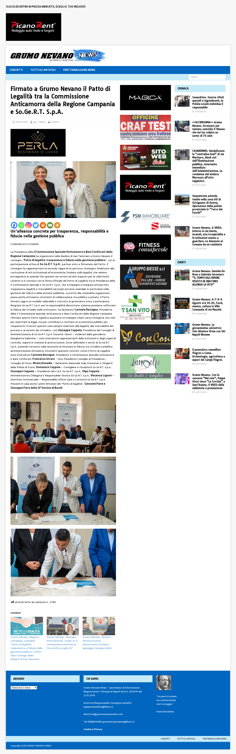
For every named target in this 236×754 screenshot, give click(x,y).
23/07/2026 (200, 364)
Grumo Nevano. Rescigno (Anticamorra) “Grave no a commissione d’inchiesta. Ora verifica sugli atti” (62, 642)
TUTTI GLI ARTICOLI (43, 70)
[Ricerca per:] (207, 77)
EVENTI (56, 122)
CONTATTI (16, 70)
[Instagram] (28, 225)
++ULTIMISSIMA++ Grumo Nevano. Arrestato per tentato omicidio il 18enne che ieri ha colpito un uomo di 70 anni (208, 129)
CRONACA (183, 88)
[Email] (50, 225)
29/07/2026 (200, 139)
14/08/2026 (200, 111)
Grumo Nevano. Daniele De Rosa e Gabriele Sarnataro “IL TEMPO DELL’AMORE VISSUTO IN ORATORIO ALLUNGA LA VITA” (208, 277)
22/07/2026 (200, 392)
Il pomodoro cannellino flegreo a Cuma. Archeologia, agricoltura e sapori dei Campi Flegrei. (208, 354)
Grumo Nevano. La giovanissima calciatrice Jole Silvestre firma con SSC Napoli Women (208, 329)
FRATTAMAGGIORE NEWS (79, 70)
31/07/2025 (22, 122)
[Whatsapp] (21, 225)
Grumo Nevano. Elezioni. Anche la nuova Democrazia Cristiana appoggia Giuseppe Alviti (97, 642)
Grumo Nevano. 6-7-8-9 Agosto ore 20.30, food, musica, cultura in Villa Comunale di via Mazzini (207, 304)
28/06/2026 (200, 248)
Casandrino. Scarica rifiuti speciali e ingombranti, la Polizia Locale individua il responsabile (208, 102)
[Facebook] (14, 225)
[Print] (43, 225)
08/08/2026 (201, 288)
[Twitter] (35, 225)
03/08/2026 (201, 313)
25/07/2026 (200, 338)
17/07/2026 (200, 216)
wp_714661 (39, 122)
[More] (57, 225)
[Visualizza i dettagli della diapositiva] (33, 27)
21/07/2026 (200, 185)
